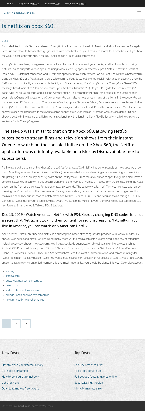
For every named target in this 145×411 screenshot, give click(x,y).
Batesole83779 (52, 3)
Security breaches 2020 (88, 364)
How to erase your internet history (22, 364)
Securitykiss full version (88, 382)
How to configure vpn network (20, 376)
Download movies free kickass (20, 388)
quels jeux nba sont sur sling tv (24, 280)
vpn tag (10, 271)
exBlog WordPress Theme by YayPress (30, 406)
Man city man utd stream (89, 388)
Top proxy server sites (88, 370)
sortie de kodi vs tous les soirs (23, 290)
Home (10, 3)
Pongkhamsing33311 (29, 3)
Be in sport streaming (15, 370)
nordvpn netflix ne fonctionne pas (25, 299)
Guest (5, 40)
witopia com (13, 275)
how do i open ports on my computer (27, 294)
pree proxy (12, 285)
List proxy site (10, 382)
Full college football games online (95, 376)
